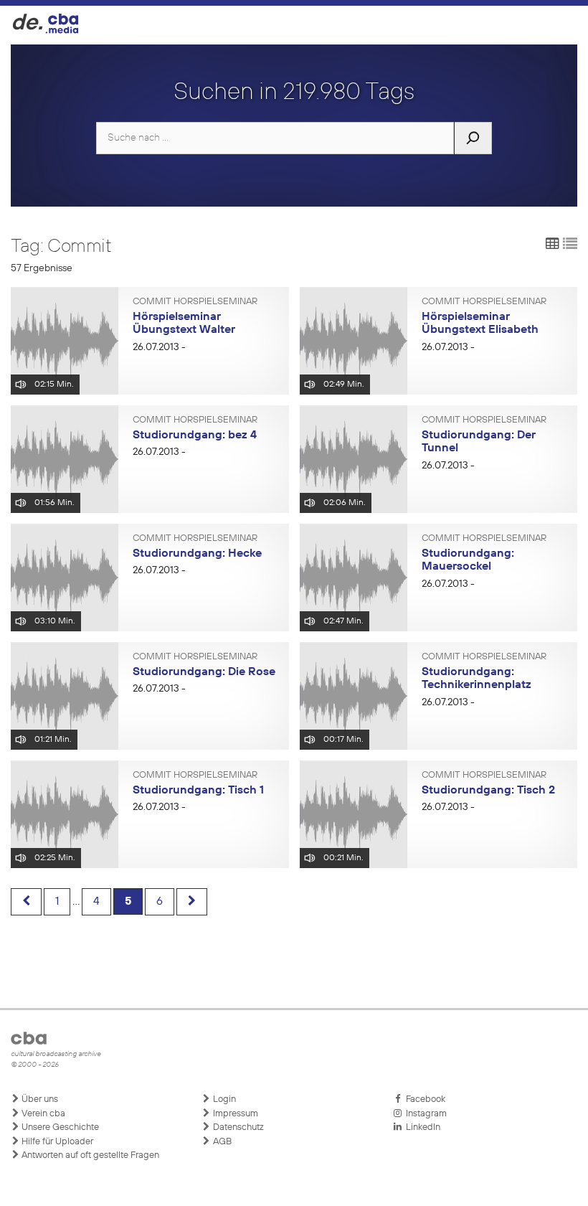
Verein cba (42, 1113)
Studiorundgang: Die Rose (204, 672)
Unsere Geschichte (59, 1127)
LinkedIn (421, 1127)
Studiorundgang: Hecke (197, 554)
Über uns (38, 1099)
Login (223, 1099)
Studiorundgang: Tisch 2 (488, 790)
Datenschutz (237, 1127)
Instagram (424, 1113)
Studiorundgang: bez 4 (195, 435)
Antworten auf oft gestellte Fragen (89, 1155)
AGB (221, 1141)
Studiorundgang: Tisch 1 (198, 790)
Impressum (234, 1113)
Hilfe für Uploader (56, 1141)
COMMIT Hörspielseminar (195, 302)
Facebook (423, 1099)
